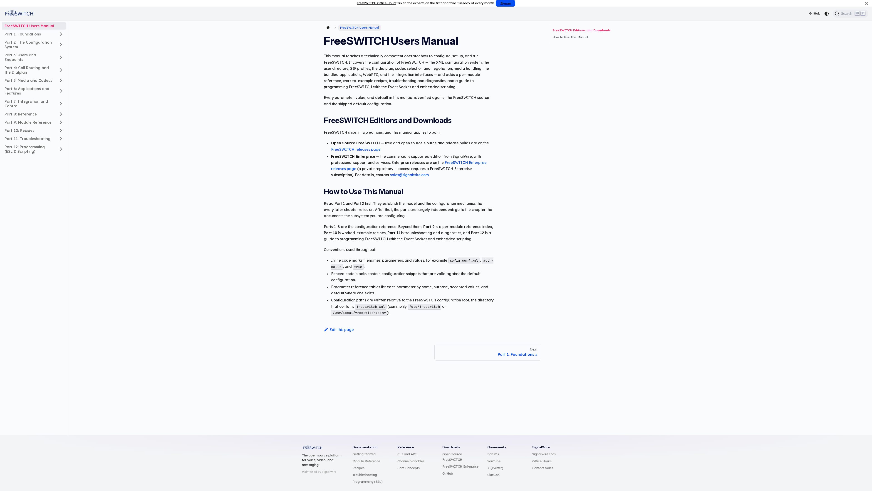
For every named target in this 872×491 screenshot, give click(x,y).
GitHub (814, 13)
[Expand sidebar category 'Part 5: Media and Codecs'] (61, 80)
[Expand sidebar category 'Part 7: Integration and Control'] (61, 104)
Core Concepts (408, 468)
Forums (493, 454)
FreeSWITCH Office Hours (376, 3)
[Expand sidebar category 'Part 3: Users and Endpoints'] (61, 57)
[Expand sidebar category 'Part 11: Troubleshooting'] (61, 138)
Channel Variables (410, 461)
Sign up (505, 3)
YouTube (493, 461)
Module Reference (366, 461)
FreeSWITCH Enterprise (460, 466)
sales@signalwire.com (409, 175)
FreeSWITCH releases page (356, 149)
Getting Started (364, 454)
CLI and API (407, 454)
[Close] (866, 3)
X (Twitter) (495, 468)
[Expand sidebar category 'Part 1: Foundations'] (61, 34)
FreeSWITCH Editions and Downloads (581, 30)
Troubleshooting (364, 475)
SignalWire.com (544, 454)
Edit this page (341, 329)
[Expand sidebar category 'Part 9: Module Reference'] (61, 122)
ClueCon (493, 475)
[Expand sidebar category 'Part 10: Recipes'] (61, 130)
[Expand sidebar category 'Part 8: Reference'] (61, 114)
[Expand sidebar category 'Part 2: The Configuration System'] (61, 44)
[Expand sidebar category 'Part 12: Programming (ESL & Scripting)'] (61, 149)
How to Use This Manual (570, 37)
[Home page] (328, 27)
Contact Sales (542, 468)
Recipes (358, 468)
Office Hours (542, 461)
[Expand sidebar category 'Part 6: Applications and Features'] (61, 91)
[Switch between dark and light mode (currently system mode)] (826, 13)
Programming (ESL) (367, 482)
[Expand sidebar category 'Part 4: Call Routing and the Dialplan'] (61, 70)
